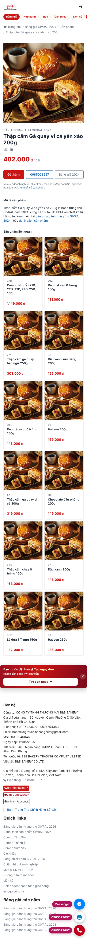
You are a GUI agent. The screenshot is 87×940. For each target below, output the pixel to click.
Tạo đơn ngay (38, 681)
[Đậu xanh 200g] (64, 540)
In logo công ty (13, 891)
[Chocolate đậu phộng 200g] (64, 470)
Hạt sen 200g (57, 429)
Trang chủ (14, 27)
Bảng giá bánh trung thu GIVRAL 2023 (29, 924)
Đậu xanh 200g (59, 569)
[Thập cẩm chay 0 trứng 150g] (23, 540)
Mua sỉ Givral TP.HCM (18, 870)
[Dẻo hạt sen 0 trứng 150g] (64, 256)
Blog (45, 16)
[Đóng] (83, 676)
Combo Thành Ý (14, 842)
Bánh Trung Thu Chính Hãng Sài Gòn (32, 809)
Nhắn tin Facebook (17, 801)
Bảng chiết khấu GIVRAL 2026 (24, 859)
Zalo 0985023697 (18, 794)
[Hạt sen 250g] (64, 611)
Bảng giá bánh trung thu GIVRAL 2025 (29, 913)
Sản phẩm (67, 27)
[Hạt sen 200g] (64, 400)
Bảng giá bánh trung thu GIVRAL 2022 (29, 930)
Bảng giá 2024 (69, 174)
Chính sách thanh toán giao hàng (26, 886)
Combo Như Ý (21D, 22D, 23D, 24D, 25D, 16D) (21, 289)
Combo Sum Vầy (14, 848)
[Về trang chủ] (10, 7)
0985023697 (39, 174)
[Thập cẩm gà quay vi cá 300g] (23, 470)
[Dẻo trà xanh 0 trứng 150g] (23, 400)
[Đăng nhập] (80, 6)
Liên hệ (77, 16)
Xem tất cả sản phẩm (31, 187)
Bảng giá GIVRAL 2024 (40, 27)
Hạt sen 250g (57, 639)
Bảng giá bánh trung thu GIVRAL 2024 (29, 919)
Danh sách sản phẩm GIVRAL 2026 (27, 832)
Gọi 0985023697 (17, 788)
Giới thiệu (60, 16)
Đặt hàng (14, 174)
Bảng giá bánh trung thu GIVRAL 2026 (29, 826)
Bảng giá (11, 16)
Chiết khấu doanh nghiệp (20, 864)
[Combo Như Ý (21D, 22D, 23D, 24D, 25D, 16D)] (23, 256)
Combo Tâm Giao (15, 837)
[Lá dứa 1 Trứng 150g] (23, 611)
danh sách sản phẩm (33, 220)
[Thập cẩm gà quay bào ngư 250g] (23, 330)
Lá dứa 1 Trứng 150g (22, 639)
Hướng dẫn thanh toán (18, 875)
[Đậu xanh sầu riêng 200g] (64, 330)
